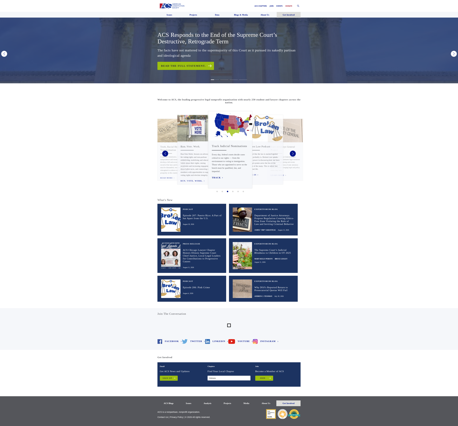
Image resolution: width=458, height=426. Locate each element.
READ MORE (166, 178)
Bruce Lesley (281, 259)
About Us (266, 403)
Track (216, 177)
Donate (288, 6)
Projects (227, 403)
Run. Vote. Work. (192, 181)
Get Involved (288, 403)
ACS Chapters (261, 6)
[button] (4, 54)
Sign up (167, 378)
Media (246, 403)
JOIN (262, 378)
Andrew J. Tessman (263, 296)
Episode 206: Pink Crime (196, 287)
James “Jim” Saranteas (265, 230)
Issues (188, 403)
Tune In (251, 175)
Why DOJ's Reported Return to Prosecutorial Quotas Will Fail (271, 289)
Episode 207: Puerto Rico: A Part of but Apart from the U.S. (202, 217)
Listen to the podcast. (181, 62)
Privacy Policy (176, 417)
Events (279, 6)
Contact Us (162, 417)
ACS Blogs (169, 403)
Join (271, 6)
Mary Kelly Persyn (263, 259)
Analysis (207, 403)
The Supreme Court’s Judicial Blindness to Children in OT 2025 (272, 251)
